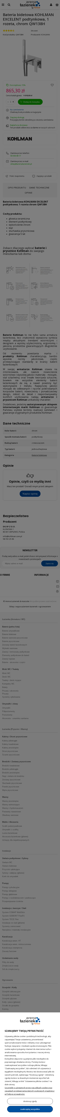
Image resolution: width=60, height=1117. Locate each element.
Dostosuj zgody (30, 1101)
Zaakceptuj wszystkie (30, 1109)
